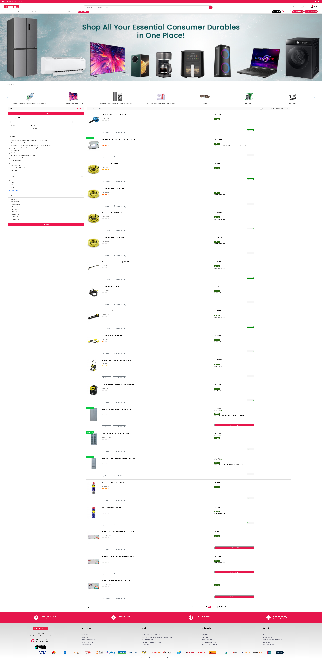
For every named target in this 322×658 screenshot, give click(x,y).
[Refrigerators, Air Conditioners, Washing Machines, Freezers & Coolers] (117, 98)
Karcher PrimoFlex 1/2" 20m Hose (113, 188)
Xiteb (183, 657)
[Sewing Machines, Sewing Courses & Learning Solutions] (161, 98)
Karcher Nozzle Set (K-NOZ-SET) (112, 335)
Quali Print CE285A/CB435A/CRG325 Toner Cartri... (118, 556)
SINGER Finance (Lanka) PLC (210, 644)
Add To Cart (235, 425)
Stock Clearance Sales (208, 639)
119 (212, 607)
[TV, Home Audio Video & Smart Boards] (73, 98)
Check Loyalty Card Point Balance (272, 639)
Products (5, 12)
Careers (20, 1)
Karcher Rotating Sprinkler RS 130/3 (113, 286)
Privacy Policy (267, 642)
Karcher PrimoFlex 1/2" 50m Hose (113, 237)
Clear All (80, 108)
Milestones (85, 634)
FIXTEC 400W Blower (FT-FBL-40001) (114, 115)
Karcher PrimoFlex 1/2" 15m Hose (113, 164)
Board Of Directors (87, 637)
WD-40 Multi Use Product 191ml (112, 507)
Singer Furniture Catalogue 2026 (151, 634)
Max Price (34, 126)
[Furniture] (205, 98)
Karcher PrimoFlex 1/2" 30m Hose (113, 213)
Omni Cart (68, 12)
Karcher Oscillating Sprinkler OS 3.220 (114, 311)
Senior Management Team (89, 639)
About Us (84, 632)
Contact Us (205, 632)
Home (8, 84)
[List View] (102, 108)
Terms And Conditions (269, 644)
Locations (205, 634)
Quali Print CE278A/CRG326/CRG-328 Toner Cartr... (118, 532)
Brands (20, 12)
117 (206, 607)
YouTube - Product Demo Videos (151, 642)
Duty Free (35, 12)
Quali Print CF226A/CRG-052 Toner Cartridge (116, 581)
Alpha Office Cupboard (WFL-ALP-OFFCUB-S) (116, 409)
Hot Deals (205, 637)
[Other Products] (292, 98)
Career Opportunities (87, 642)
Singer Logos (145, 644)
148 (222, 607)
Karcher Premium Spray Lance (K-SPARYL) (116, 262)
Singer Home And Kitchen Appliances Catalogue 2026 (157, 637)
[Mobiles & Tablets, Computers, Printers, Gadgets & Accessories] (30, 98)
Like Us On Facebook (148, 639)
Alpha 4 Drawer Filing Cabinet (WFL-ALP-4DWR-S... (118, 458)
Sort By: (273, 108)
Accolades (145, 632)
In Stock (266, 108)
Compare (107, 132)
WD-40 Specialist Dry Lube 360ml (113, 482)
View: (90, 108)
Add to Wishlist (120, 132)
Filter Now (46, 113)
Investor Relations (87, 644)
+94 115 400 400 (11, 1)
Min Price (13, 126)
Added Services (51, 12)
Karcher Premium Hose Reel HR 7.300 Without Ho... (118, 384)
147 (219, 607)
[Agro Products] (248, 98)
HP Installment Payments (209, 642)
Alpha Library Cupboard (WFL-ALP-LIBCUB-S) (116, 433)
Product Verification (268, 637)
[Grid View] (100, 108)
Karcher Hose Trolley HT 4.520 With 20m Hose (117, 360)
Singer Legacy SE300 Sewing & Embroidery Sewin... (119, 139)
